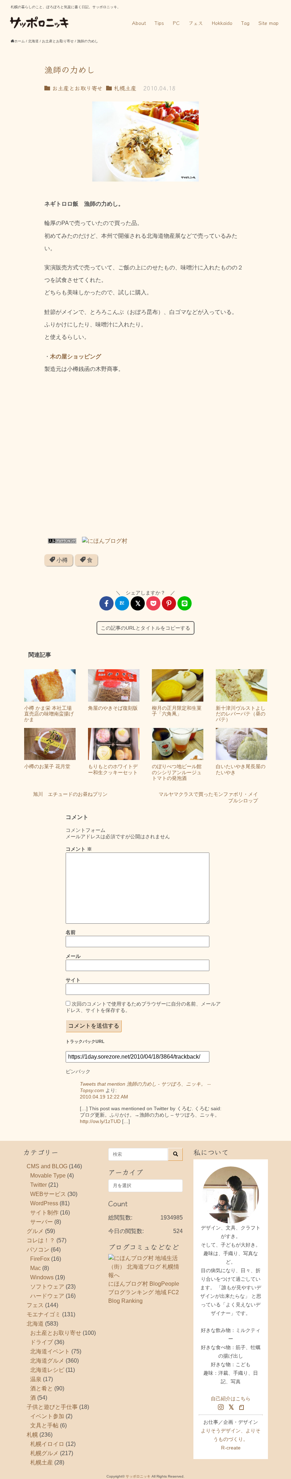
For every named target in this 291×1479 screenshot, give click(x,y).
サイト (73, 980)
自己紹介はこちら (231, 1398)
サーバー (41, 1222)
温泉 (36, 1379)
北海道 (35, 1324)
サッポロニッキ (138, 1476)
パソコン (38, 1250)
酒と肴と (41, 1388)
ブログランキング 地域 (137, 1292)
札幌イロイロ (47, 1444)
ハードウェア (47, 1296)
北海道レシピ (47, 1370)
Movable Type (48, 1176)
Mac (35, 1268)
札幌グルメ (44, 1453)
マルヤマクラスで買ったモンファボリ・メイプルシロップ (208, 797)
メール (73, 956)
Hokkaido (222, 22)
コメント (79, 849)
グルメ (35, 1231)
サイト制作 (44, 1213)
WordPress (44, 1203)
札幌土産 (124, 88)
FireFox (40, 1259)
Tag (245, 22)
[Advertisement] (145, 457)
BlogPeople (164, 1284)
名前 (71, 932)
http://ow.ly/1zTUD (100, 1121)
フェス (195, 22)
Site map (268, 22)
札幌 (32, 1435)
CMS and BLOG (47, 1166)
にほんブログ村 (128, 1284)
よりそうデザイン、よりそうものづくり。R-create (230, 1439)
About (139, 22)
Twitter (38, 1185)
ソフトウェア (47, 1287)
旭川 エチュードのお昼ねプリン (70, 794)
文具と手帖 (44, 1425)
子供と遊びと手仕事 (52, 1407)
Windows (42, 1277)
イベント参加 (47, 1416)
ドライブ (41, 1342)
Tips (159, 22)
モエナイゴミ (44, 1314)
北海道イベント (50, 1351)
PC (176, 22)
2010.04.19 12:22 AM (104, 1097)
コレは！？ (41, 1240)
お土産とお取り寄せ (76, 88)
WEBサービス (48, 1194)
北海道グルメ (47, 1361)
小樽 (61, 560)
